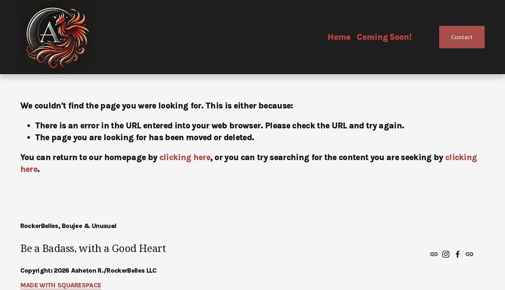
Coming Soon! (384, 37)
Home (339, 37)
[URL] (434, 254)
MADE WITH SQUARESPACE (60, 285)
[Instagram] (446, 254)
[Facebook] (457, 254)
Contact (462, 37)
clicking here (184, 157)
